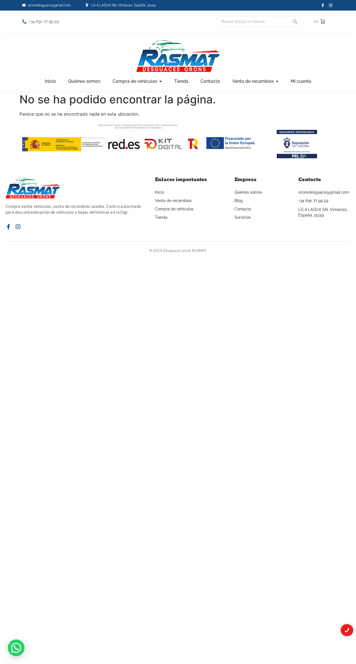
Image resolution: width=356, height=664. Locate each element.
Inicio (159, 192)
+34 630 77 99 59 (313, 200)
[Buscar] (295, 21)
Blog (238, 200)
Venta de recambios (173, 200)
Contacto (242, 209)
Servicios (242, 217)
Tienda (161, 217)
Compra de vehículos (174, 209)
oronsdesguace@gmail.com (323, 192)
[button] (16, 647)
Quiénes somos (248, 192)
